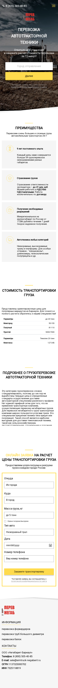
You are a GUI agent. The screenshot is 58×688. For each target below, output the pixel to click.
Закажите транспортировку (29, 571)
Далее (29, 76)
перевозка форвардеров (16, 628)
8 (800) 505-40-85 (16, 5)
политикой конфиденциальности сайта (29, 87)
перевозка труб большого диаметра (23, 634)
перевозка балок (11, 639)
